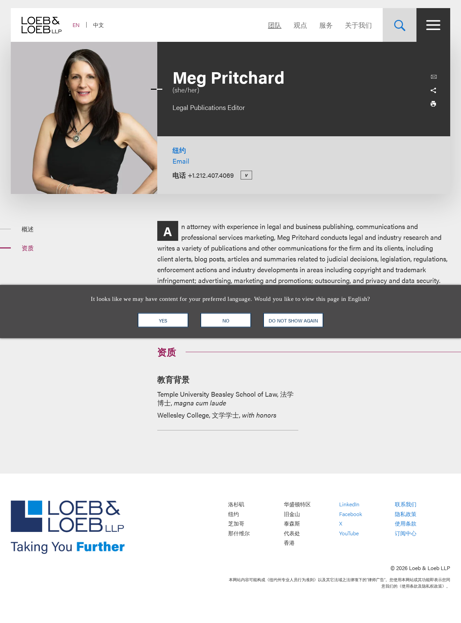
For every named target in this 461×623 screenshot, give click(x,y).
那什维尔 (239, 533)
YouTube (349, 533)
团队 (274, 25)
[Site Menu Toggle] (433, 25)
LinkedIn (349, 504)
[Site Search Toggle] (399, 25)
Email (180, 161)
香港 (289, 543)
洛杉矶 (236, 504)
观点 (300, 25)
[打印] (433, 104)
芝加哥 (236, 524)
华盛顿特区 (297, 504)
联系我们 (405, 504)
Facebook (350, 514)
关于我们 (358, 25)
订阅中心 (405, 533)
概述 (28, 229)
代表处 (292, 533)
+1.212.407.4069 (211, 175)
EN (76, 25)
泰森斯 (292, 524)
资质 (28, 248)
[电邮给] (433, 77)
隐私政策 (405, 514)
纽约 (179, 150)
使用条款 (405, 524)
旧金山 (292, 514)
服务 (326, 25)
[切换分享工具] (433, 90)
